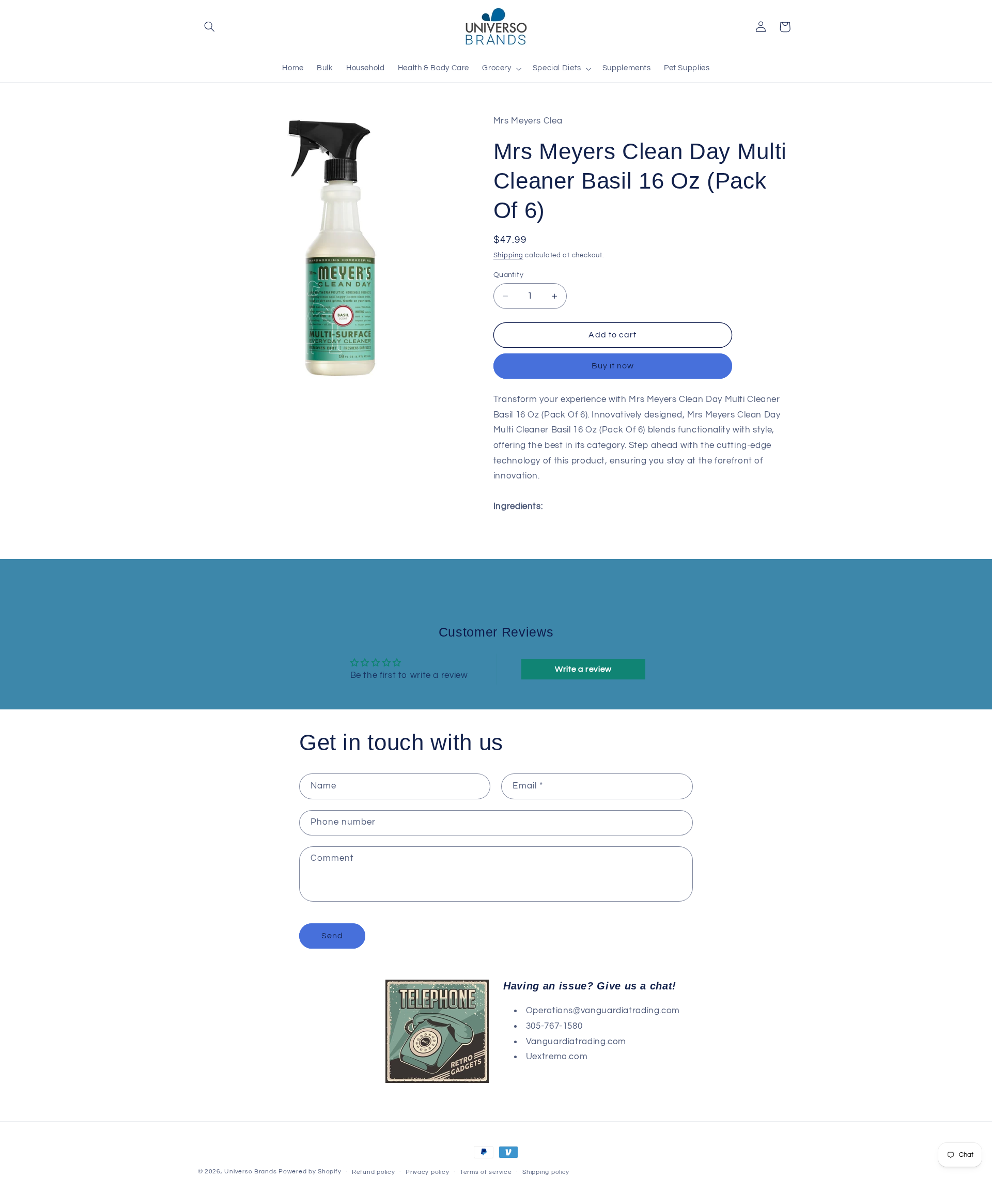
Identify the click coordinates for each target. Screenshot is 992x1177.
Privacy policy (427, 1171)
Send (332, 936)
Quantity (508, 274)
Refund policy (373, 1171)
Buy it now (613, 366)
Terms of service (486, 1171)
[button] (210, 27)
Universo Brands (250, 1171)
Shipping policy (545, 1171)
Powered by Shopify (309, 1171)
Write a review (583, 669)
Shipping (508, 255)
